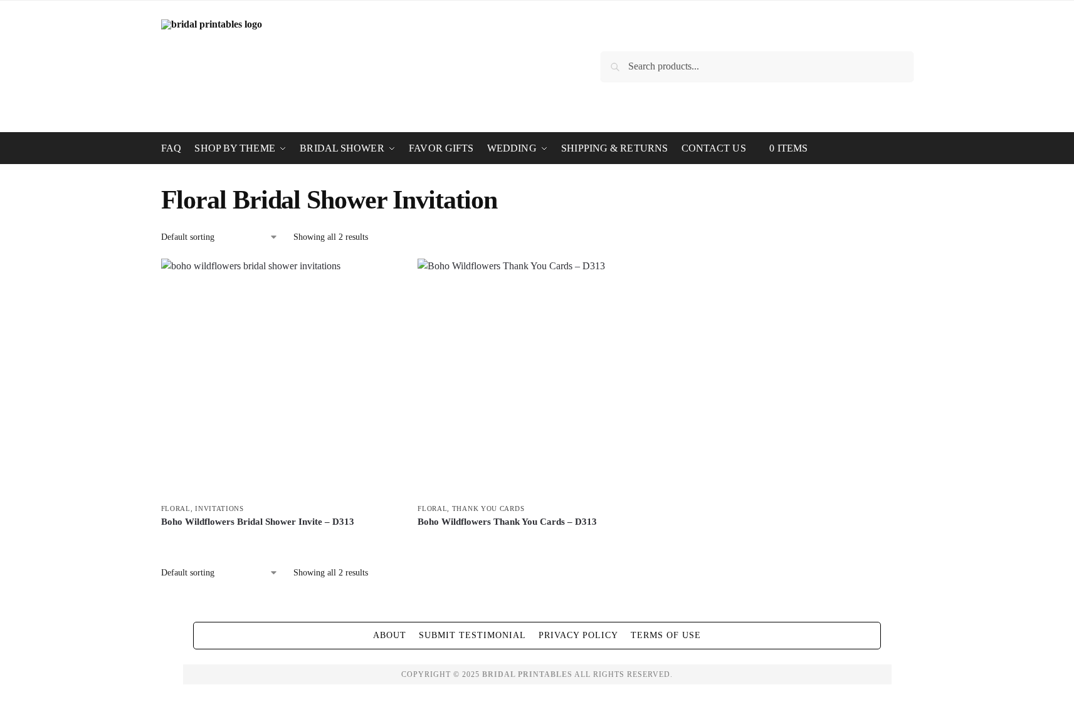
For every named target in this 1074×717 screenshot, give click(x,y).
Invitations (219, 508)
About (389, 635)
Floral (176, 508)
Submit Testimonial (472, 635)
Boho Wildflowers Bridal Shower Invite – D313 (257, 522)
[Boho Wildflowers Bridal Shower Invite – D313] (280, 378)
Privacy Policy (578, 635)
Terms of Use (666, 635)
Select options (280, 543)
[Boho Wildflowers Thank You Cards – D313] (537, 378)
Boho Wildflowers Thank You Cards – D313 (507, 522)
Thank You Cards (488, 508)
